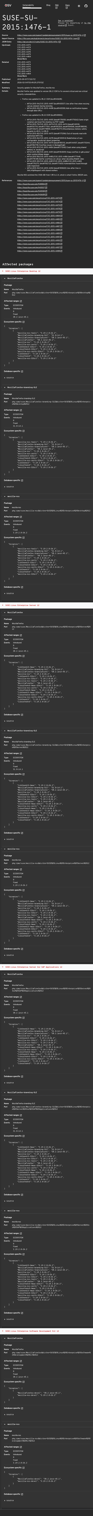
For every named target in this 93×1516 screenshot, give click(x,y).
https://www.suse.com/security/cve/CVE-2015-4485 (38, 219)
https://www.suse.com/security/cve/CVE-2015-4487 (38, 226)
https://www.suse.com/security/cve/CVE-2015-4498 (38, 251)
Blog (48, 5)
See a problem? (65, 21)
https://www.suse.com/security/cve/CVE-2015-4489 (38, 233)
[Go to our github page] (86, 5)
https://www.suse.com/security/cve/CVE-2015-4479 (38, 212)
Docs (67, 5)
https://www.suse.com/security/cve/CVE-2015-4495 (38, 244)
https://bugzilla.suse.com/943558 (31, 191)
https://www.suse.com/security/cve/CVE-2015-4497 (38, 247)
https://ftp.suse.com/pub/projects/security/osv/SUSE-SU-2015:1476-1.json (47, 39)
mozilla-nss (12, 496)
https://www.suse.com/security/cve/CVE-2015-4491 (38, 237)
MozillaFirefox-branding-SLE (21, 387)
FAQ (56, 5)
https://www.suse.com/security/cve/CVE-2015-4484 (38, 216)
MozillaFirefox (14, 278)
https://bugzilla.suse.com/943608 (31, 195)
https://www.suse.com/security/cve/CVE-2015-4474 (38, 202)
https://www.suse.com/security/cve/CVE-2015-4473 (38, 198)
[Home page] (8, 6)
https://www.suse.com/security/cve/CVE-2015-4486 (38, 223)
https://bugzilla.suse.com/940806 (31, 184)
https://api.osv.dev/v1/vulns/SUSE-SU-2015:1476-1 (37, 42)
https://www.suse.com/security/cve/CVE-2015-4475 (38, 205)
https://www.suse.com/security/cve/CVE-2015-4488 (38, 230)
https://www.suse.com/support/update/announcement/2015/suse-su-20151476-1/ (50, 35)
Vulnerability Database (28, 6)
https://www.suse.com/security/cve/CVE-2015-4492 (38, 240)
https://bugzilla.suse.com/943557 (31, 188)
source (10, 378)
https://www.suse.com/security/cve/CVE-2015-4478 (38, 209)
